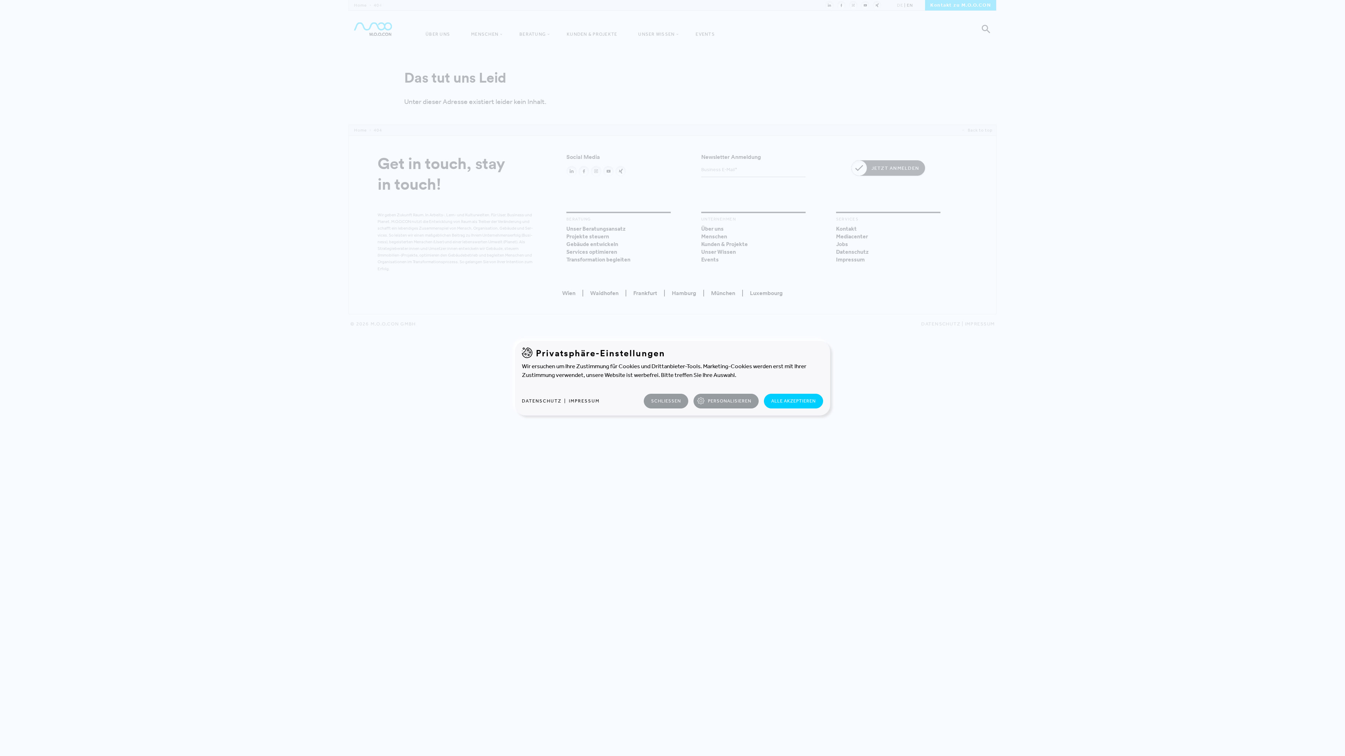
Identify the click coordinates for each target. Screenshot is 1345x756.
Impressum (584, 401)
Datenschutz (541, 401)
